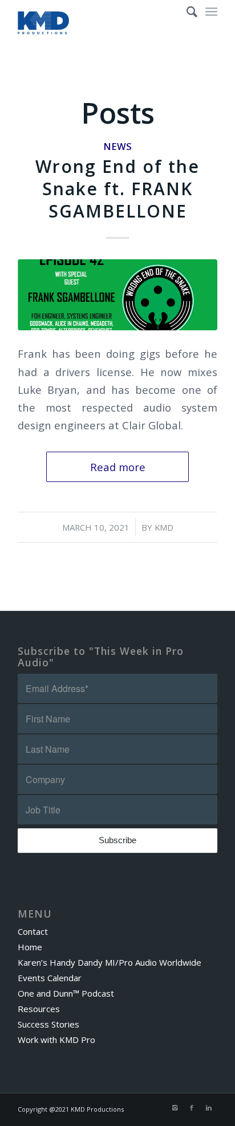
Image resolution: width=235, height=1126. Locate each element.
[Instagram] (174, 1107)
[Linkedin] (208, 1107)
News (117, 146)
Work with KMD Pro (56, 1039)
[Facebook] (191, 1107)
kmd (164, 527)
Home (30, 947)
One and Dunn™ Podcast (66, 993)
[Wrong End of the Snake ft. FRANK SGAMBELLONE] (117, 294)
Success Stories (48, 1024)
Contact (33, 931)
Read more (117, 467)
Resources (39, 1008)
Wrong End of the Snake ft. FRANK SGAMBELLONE (117, 189)
